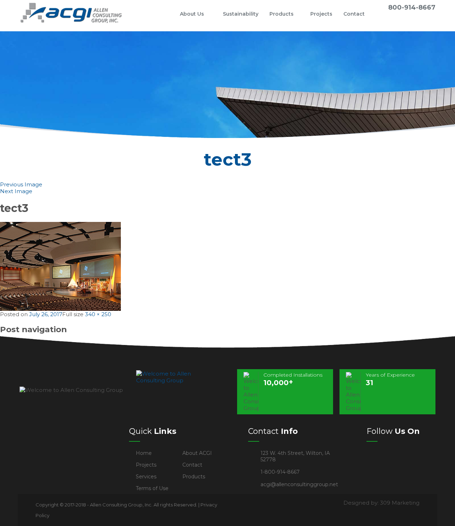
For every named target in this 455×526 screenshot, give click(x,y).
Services (146, 476)
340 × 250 (98, 314)
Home (163, 14)
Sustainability (240, 14)
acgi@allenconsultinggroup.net (299, 484)
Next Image (16, 191)
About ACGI (197, 453)
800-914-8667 (411, 7)
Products (281, 14)
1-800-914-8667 (280, 472)
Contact (354, 14)
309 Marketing (399, 502)
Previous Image (21, 184)
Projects (321, 14)
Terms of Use (152, 488)
